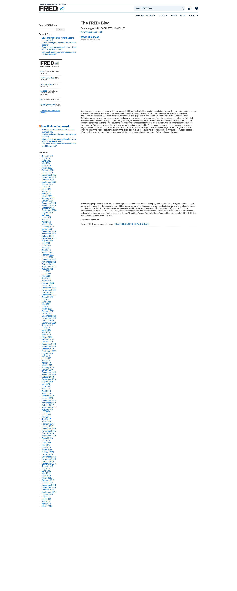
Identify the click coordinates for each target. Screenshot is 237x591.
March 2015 (47, 478)
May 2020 (46, 332)
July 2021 (46, 299)
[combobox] (157, 8)
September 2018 (49, 379)
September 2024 (49, 210)
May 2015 (46, 473)
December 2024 (49, 203)
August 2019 (47, 353)
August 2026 (47, 156)
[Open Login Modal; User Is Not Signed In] (196, 8)
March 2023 (47, 252)
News (174, 15)
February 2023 (48, 255)
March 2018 (47, 393)
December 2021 (49, 288)
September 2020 (49, 323)
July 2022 (46, 271)
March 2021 (47, 309)
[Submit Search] (183, 8)
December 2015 (49, 457)
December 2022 (49, 259)
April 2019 (46, 363)
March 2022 (47, 280)
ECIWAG (137, 224)
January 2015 (47, 482)
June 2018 (46, 386)
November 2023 (49, 234)
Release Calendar (145, 15)
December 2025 (49, 175)
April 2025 (46, 194)
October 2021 (48, 292)
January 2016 (47, 454)
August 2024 (47, 212)
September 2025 (49, 182)
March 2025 (47, 196)
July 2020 (46, 327)
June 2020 (46, 330)
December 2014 (49, 485)
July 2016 (46, 440)
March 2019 (47, 365)
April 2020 (46, 335)
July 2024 (46, 215)
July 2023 (46, 243)
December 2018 (49, 372)
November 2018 (49, 374)
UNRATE (145, 224)
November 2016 (49, 431)
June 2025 (46, 189)
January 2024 (47, 229)
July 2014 (46, 497)
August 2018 (47, 381)
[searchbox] (158, 8)
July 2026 (46, 158)
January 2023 (47, 257)
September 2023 (49, 238)
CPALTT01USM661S (124, 224)
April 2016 (46, 447)
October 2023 (48, 236)
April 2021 (46, 306)
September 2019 (49, 351)
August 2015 (47, 466)
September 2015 (49, 464)
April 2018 (46, 391)
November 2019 (49, 346)
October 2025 (48, 179)
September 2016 (49, 436)
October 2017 (48, 405)
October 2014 (48, 490)
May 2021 (46, 304)
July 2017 (46, 412)
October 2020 (48, 320)
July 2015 (46, 468)
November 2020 (49, 318)
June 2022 (46, 273)
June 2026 (46, 161)
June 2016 (46, 443)
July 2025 (46, 187)
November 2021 (49, 290)
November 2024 (49, 205)
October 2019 (48, 349)
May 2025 (46, 191)
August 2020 (47, 325)
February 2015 (48, 480)
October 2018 (48, 377)
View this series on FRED (92, 32)
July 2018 (46, 384)
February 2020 (48, 339)
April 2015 (46, 475)
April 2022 (46, 278)
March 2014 (47, 506)
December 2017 (49, 400)
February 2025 (48, 198)
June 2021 (46, 302)
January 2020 (47, 342)
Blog (182, 15)
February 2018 (48, 396)
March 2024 (47, 224)
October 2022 (48, 264)
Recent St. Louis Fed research (55, 126)
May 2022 (46, 276)
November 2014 (49, 487)
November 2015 (49, 459)
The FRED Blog (95, 23)
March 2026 (47, 168)
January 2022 (47, 285)
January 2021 (47, 313)
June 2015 (46, 471)
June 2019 (46, 358)
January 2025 (47, 201)
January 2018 (47, 398)
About (192, 15)
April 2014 (46, 504)
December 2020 (49, 316)
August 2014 (47, 494)
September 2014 (49, 492)
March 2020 (47, 337)
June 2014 (46, 499)
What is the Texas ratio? (52, 49)
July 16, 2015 (94, 40)
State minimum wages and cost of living (59, 47)
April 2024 (46, 222)
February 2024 (48, 226)
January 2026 (47, 172)
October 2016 (48, 433)
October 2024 (48, 208)
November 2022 (49, 262)
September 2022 (49, 266)
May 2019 (46, 360)
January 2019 (47, 370)
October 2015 (48, 461)
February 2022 (48, 283)
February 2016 (48, 452)
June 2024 (46, 217)
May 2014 (46, 501)
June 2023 (46, 245)
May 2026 (46, 163)
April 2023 (46, 250)
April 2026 (46, 165)
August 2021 (47, 297)
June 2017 (46, 414)
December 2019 (49, 344)
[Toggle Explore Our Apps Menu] (189, 8)
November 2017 (49, 403)
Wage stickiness (90, 36)
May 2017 (46, 417)
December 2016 (49, 428)
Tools (162, 15)
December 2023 (49, 231)
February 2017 (48, 424)
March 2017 (47, 421)
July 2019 (46, 356)
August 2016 (47, 438)
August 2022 (47, 269)
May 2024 (46, 219)
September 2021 (49, 295)
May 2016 (46, 445)
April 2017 (46, 419)
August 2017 (47, 410)
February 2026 (48, 170)
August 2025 (47, 184)
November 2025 (49, 177)
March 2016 (47, 450)
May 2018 (46, 389)
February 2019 (48, 367)
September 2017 (49, 407)
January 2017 (47, 426)
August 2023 (47, 241)
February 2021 (48, 311)
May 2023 (46, 248)
